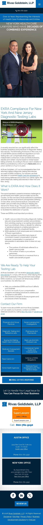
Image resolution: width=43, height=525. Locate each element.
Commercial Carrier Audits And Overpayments (32, 350)
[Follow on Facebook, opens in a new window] (13, 495)
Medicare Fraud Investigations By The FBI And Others (31, 368)
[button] (41, 510)
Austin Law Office (21, 449)
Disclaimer (7, 517)
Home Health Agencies (10, 368)
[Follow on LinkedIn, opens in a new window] (21, 495)
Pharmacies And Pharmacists (32, 332)
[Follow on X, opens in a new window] (30, 495)
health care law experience (28, 175)
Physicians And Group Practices (11, 323)
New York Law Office (21, 476)
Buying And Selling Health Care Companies (11, 341)
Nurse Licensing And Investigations (31, 323)
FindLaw (32, 520)
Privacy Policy (26, 517)
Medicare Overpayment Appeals (11, 350)
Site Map (16, 517)
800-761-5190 (22, 11)
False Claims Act (8, 359)
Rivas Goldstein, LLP (16, 513)
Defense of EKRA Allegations (31, 359)
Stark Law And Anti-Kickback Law (31, 341)
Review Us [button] (21, 504)
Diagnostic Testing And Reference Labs (11, 332)
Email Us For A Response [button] (22, 380)
